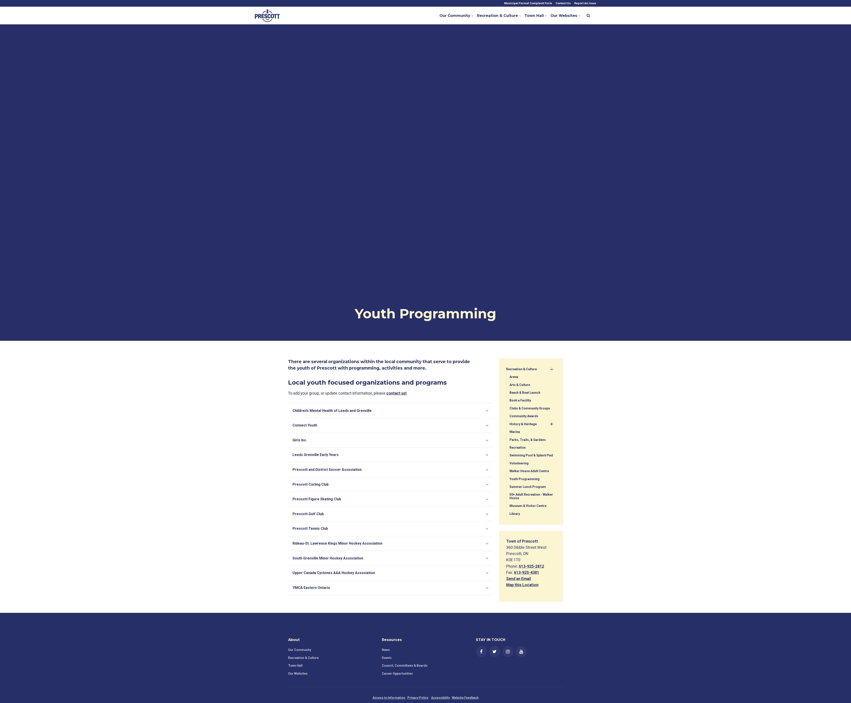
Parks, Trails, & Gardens (527, 440)
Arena (513, 377)
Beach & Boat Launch (524, 392)
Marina (514, 432)
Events (387, 658)
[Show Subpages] (551, 369)
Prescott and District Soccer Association (327, 469)
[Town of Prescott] (267, 15)
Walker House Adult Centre (529, 471)
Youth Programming (524, 479)
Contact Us (563, 3)
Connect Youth (305, 425)
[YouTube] (521, 651)
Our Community (454, 15)
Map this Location (522, 585)
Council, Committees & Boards (404, 665)
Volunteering (519, 463)
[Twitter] (494, 651)
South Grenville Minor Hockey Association (328, 558)
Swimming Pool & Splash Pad (531, 455)
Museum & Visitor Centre (528, 506)
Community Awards (523, 416)
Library (514, 514)
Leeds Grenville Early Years (316, 455)
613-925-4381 (526, 572)
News (386, 650)
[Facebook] (481, 651)
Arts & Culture (519, 385)
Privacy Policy (417, 697)
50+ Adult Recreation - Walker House (531, 496)
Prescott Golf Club (308, 514)
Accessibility (440, 697)
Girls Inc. (300, 440)
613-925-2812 (531, 566)
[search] (588, 15)
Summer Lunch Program (527, 487)
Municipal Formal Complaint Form (528, 3)
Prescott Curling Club (311, 484)
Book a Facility (520, 400)
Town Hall (534, 15)
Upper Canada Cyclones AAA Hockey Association (334, 573)
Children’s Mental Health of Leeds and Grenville (332, 411)
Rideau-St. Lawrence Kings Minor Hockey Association (337, 543)
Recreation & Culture (497, 15)
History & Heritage (523, 424)
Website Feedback (465, 697)
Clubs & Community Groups (529, 408)
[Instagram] (507, 651)
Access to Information (389, 697)
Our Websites (563, 15)
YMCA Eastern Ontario (311, 588)
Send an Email (518, 578)
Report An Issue (585, 3)
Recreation (517, 447)
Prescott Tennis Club (310, 528)
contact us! (396, 393)
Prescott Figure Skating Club (317, 499)
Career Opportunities (397, 673)
